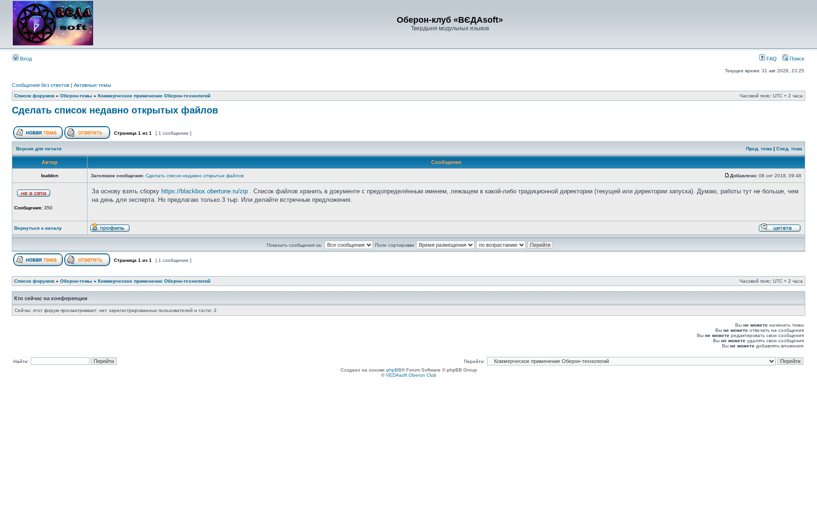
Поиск (796, 58)
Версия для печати (38, 148)
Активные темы (92, 85)
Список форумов (34, 95)
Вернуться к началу (38, 228)
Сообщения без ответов (41, 85)
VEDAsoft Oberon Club (411, 375)
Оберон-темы (76, 95)
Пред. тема (759, 148)
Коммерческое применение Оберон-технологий (154, 95)
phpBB (393, 369)
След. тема (789, 148)
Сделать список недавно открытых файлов (115, 110)
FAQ (771, 58)
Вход (25, 58)
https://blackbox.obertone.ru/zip (204, 191)
